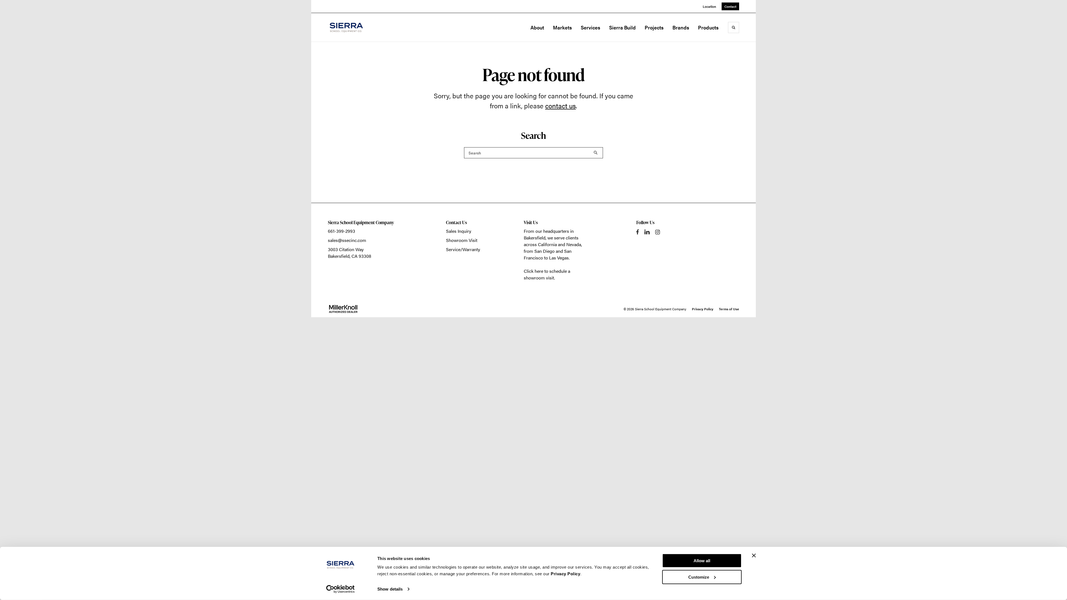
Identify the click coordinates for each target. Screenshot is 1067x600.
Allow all (702, 560)
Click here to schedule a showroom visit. (547, 274)
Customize (698, 576)
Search (596, 153)
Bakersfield (534, 237)
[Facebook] (637, 231)
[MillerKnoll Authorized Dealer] (343, 309)
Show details (390, 589)
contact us (560, 105)
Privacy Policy (565, 573)
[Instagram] (657, 232)
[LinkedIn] (647, 231)
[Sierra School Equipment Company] (355, 27)
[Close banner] (754, 556)
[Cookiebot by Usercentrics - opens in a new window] (340, 589)
